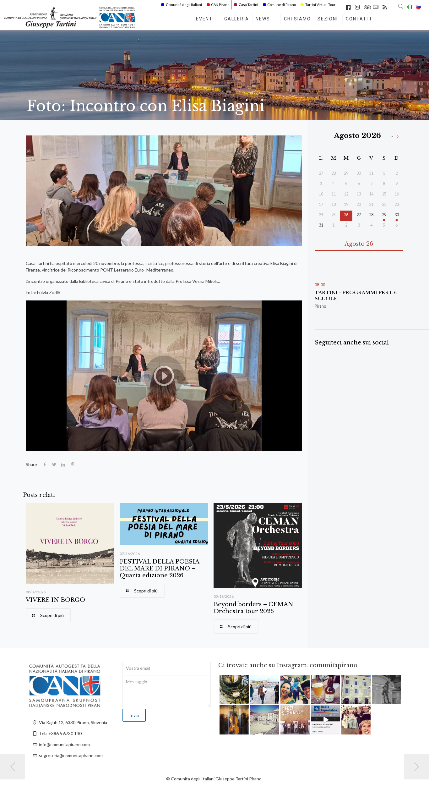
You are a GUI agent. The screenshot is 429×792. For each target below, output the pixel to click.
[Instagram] (245, 700)
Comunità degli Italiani (184, 5)
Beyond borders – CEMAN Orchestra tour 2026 (253, 608)
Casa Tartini (248, 5)
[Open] (234, 689)
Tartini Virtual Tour (320, 5)
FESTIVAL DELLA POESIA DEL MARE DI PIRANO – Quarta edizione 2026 (159, 568)
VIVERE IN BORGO (55, 600)
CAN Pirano (220, 5)
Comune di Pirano (281, 5)
